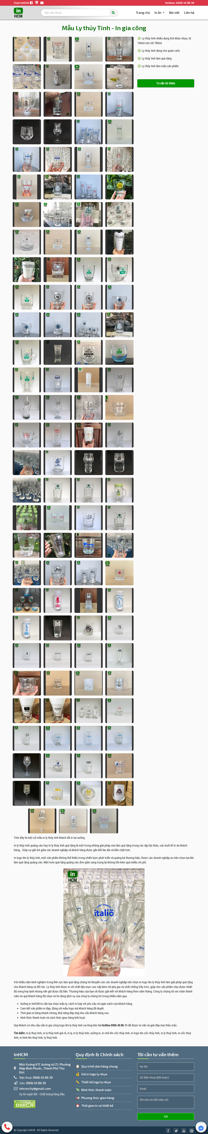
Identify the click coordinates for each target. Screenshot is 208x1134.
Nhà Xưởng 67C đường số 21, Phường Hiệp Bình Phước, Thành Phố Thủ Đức (45, 1068)
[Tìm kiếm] (113, 12)
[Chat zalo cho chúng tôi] (37, 2)
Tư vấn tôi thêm (165, 83)
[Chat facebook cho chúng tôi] (31, 2)
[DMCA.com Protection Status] (24, 1103)
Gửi (166, 1116)
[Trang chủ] (18, 12)
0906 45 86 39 (185, 2)
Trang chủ (143, 12)
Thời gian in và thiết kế (97, 1105)
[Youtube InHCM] (184, 1130)
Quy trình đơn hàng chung (99, 1066)
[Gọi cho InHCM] (7, 1128)
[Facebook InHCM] (168, 1130)
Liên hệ (189, 12)
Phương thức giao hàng (97, 1098)
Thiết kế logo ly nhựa (96, 1082)
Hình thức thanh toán (96, 1090)
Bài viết (174, 12)
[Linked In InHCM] (191, 1130)
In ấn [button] (158, 12)
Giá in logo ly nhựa (94, 1074)
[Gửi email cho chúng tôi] (42, 2)
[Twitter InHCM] (176, 1130)
